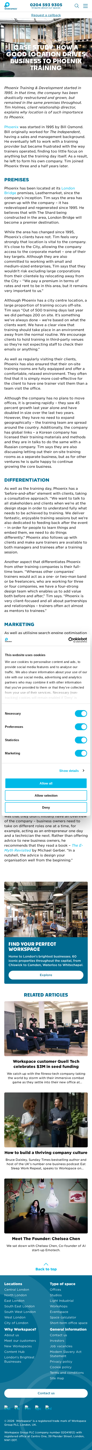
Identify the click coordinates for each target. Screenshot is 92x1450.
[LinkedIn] (48, 1408)
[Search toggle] (77, 6)
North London (15, 1295)
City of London (16, 1323)
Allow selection (46, 795)
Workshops (58, 1306)
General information (68, 1329)
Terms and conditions (67, 1372)
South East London (19, 1306)
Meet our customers (20, 1340)
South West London (20, 1312)
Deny (46, 807)
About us (11, 1335)
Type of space (62, 1284)
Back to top (46, 1269)
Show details (69, 770)
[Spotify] (38, 1408)
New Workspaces (18, 1346)
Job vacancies (61, 1346)
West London (14, 1317)
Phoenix (12, 127)
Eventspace (59, 1312)
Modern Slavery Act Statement (66, 1354)
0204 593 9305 (46, 5)
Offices (55, 1289)
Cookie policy (61, 1367)
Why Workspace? (20, 1329)
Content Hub (14, 1351)
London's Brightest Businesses (19, 1359)
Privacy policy (61, 1361)
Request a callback (46, 15)
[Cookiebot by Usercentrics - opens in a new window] (68, 640)
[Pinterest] (28, 1408)
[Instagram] (7, 1408)
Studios (56, 1295)
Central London (16, 1289)
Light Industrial (62, 1300)
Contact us (58, 1335)
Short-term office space (69, 1323)
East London (14, 1300)
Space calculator (63, 1317)
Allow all (46, 783)
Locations (13, 1284)
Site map (57, 1378)
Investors (57, 1340)
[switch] (81, 726)
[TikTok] (18, 1408)
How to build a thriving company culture (46, 1152)
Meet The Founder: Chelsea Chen (46, 1238)
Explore (46, 975)
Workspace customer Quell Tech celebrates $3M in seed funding (46, 1064)
